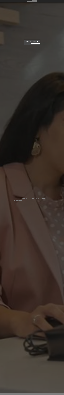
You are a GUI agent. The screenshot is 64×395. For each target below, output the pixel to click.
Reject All (33, 43)
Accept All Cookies (37, 43)
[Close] (39, 40)
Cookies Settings (26, 43)
